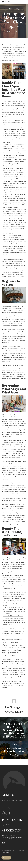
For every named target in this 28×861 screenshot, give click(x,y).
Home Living (13, 9)
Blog (23, 850)
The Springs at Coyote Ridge (11, 31)
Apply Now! (6, 857)
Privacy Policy (5, 852)
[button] (25, 2)
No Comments (14, 33)
